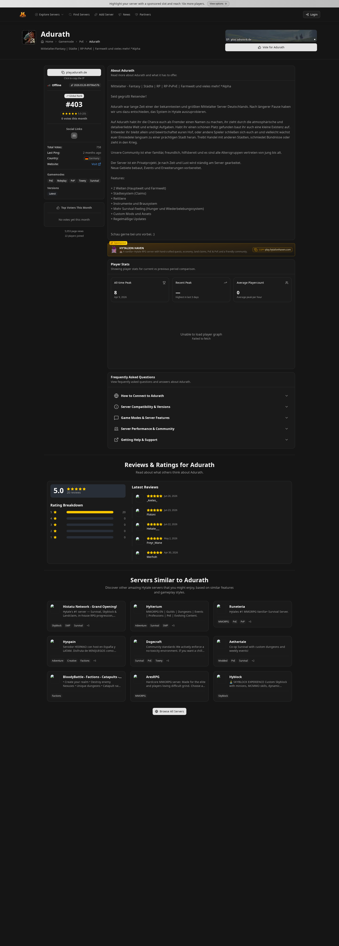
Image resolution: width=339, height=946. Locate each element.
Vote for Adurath (273, 47)
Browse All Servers (172, 711)
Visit (94, 164)
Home (49, 41)
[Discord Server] (74, 136)
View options (216, 3)
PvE (81, 41)
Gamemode (66, 41)
